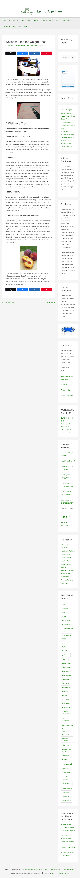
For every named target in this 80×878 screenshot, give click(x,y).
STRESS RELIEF (66, 430)
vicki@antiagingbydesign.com (32, 869)
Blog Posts (23, 26)
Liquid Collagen (66, 110)
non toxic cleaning (65, 740)
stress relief (67, 783)
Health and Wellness (68, 551)
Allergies (65, 608)
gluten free (65, 655)
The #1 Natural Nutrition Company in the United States (68, 827)
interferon (65, 691)
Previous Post (8, 303)
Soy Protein (66, 772)
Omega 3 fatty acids (67, 750)
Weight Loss (66, 800)
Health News (65, 554)
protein (64, 759)
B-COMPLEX (65, 433)
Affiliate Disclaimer (67, 395)
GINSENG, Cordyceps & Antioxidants (65, 424)
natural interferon (66, 713)
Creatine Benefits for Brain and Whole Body (68, 125)
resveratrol (67, 764)
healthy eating (66, 671)
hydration (65, 683)
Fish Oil (64, 651)
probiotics (65, 755)
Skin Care (64, 583)
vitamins (66, 796)
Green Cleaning (67, 663)
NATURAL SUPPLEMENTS (64, 20)
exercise (65, 643)
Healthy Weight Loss (68, 847)
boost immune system (68, 630)
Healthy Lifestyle (33, 20)
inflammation (66, 687)
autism (64, 616)
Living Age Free (49, 11)
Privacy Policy (66, 390)
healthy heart (66, 675)
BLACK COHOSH (67, 418)
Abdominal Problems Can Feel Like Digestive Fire (67, 134)
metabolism (66, 707)
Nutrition (66, 745)
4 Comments (9, 45)
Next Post (51, 303)
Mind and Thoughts (67, 570)
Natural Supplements (66, 730)
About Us (6, 20)
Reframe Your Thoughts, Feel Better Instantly (66, 143)
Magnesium (66, 703)
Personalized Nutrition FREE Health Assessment (67, 839)
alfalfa (64, 604)
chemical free (66, 635)
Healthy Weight (21, 45)
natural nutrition (66, 719)
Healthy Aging (66, 558)
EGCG (64, 639)
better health (66, 620)
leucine (64, 695)
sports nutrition (66, 778)
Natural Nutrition (18, 20)
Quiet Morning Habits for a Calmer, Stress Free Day (68, 116)
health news (66, 667)
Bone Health (66, 624)
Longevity (65, 699)
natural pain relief (67, 725)
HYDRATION (65, 517)
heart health (66, 679)
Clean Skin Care (47, 20)
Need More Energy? (68, 461)
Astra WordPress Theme (60, 873)
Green (65, 659)
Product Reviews (67, 580)
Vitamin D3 (65, 792)
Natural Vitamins (67, 735)
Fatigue (64, 647)
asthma (64, 612)
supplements (67, 788)
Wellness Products (9, 26)
